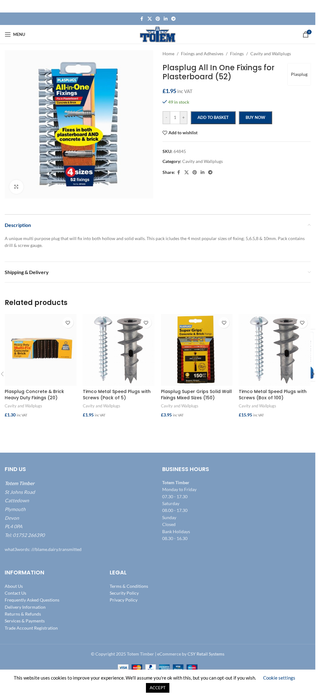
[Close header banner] (307, 6)
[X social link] (150, 19)
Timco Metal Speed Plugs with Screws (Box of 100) (273, 394)
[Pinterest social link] (158, 19)
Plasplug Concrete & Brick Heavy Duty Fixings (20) (34, 394)
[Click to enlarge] (16, 187)
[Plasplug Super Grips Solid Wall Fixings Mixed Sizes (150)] (197, 350)
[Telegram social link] (173, 19)
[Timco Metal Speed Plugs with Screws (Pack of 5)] (119, 350)
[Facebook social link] (142, 19)
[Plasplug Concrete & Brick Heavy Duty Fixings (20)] (41, 350)
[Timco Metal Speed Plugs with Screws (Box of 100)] (275, 350)
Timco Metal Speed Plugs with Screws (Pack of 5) (117, 394)
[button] (41, 427)
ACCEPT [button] (158, 687)
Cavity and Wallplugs (23, 405)
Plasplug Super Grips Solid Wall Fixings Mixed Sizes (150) (196, 394)
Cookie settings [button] (279, 678)
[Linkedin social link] (165, 19)
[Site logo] (157, 34)
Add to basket (213, 117)
